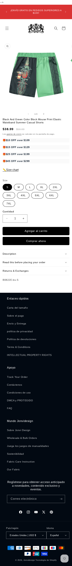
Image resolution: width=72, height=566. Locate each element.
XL (42, 187)
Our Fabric (13, 469)
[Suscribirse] (61, 499)
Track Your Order (17, 377)
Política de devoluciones (21, 339)
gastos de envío (14, 134)
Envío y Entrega (16, 323)
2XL (55, 187)
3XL (8, 195)
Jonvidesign (29, 560)
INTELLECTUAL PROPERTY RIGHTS (29, 355)
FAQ (9, 408)
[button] (7, 28)
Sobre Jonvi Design (18, 430)
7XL (8, 203)
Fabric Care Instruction (21, 461)
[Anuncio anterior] (6, 12)
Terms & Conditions (18, 347)
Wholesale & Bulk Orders (22, 438)
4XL (23, 195)
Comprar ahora (36, 241)
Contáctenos (14, 384)
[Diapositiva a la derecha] (44, 114)
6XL (51, 195)
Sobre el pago (15, 315)
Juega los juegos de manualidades (28, 446)
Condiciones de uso (19, 392)
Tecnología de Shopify (46, 560)
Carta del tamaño (17, 307)
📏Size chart (11, 169)
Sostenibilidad (15, 453)
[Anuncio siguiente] (65, 12)
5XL (37, 195)
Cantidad (8, 211)
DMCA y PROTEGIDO (20, 400)
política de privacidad (20, 331)
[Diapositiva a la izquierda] (28, 114)
